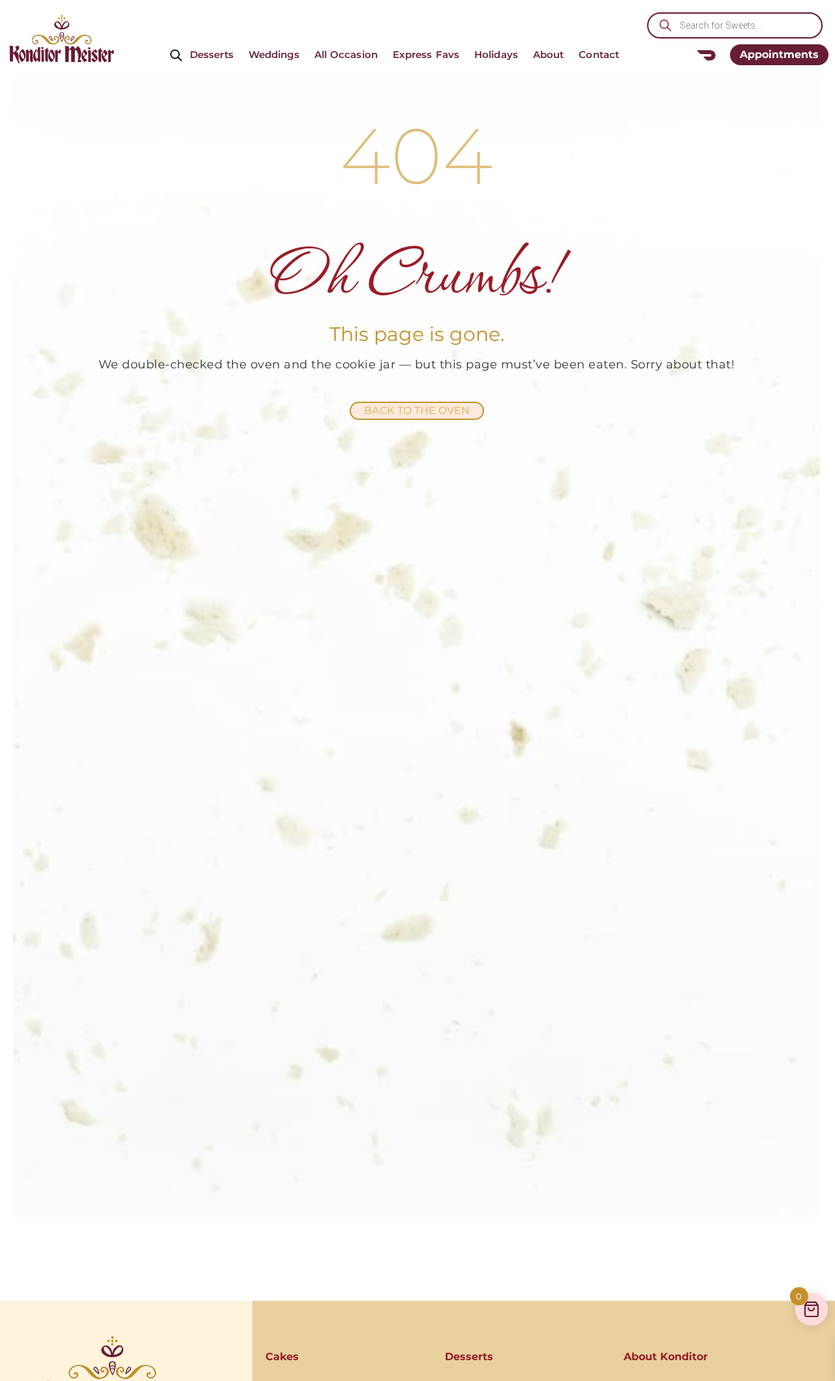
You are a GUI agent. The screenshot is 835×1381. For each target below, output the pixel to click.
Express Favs (426, 54)
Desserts (212, 54)
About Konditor (666, 1356)
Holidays (496, 54)
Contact (599, 54)
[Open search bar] (176, 54)
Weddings (274, 54)
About (548, 54)
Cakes (282, 1356)
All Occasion (346, 54)
